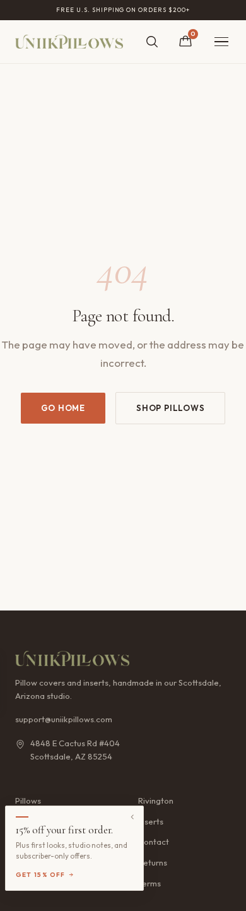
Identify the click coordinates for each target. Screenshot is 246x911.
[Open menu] (221, 42)
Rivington (155, 800)
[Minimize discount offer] (132, 817)
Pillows (28, 800)
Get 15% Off (41, 875)
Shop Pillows (170, 408)
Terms (149, 883)
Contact (153, 842)
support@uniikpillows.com (63, 719)
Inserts (150, 821)
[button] (74, 848)
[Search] (152, 42)
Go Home (63, 408)
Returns (152, 862)
